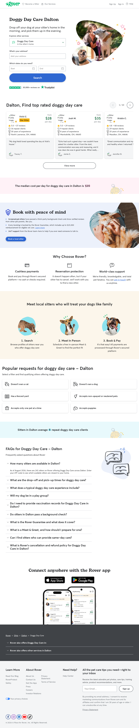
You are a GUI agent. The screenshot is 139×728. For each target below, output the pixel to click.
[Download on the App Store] (55, 580)
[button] (48, 4)
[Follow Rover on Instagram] (13, 716)
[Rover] (13, 4)
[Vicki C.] (30, 135)
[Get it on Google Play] (82, 580)
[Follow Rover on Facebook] (8, 716)
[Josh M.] (79, 135)
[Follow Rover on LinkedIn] (19, 716)
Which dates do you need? (21, 63)
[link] (37, 77)
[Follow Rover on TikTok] (29, 716)
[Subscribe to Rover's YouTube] (24, 716)
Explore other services (19, 36)
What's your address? (18, 51)
